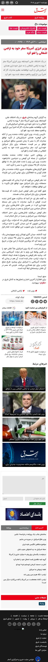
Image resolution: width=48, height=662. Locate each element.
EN (11, 2)
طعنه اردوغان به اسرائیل (37, 569)
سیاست (24, 615)
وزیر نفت (31, 290)
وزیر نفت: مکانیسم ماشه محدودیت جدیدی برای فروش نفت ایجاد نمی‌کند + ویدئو (25, 464)
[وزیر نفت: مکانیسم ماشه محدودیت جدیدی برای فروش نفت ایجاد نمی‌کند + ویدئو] (24, 455)
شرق (24, 117)
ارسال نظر (37, 504)
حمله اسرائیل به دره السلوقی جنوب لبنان (32, 549)
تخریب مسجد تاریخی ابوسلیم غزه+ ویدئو (31, 564)
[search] (3, 3)
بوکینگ (42, 604)
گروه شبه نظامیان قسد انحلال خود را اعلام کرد (29, 559)
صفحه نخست (42, 615)
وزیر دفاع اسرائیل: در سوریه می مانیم (33, 539)
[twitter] (41, 301)
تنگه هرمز (30, 32)
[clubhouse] (14, 624)
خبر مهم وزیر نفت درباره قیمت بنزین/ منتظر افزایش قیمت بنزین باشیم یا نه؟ (27, 439)
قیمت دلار (42, 28)
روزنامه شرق (39, 17)
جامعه (32, 615)
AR (7, 2)
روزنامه (8, 528)
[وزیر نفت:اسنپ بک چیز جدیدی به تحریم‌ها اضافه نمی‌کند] (24, 404)
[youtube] (10, 624)
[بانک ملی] (24, 519)
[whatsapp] (32, 301)
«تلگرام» (42, 282)
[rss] (38, 624)
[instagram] (34, 624)
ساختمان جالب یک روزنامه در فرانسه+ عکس (30, 534)
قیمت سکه (41, 32)
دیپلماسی (42, 41)
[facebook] (37, 301)
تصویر (17, 618)
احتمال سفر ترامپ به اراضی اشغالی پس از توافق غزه (25, 388)
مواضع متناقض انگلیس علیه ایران (34, 544)
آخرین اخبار (39, 528)
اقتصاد (15, 615)
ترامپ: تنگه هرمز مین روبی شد (35, 574)
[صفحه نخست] (16, 3)
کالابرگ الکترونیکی (27, 28)
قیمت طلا (13, 28)
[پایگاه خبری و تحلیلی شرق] (40, 10)
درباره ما (44, 634)
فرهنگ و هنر (43, 618)
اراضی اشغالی (17, 290)
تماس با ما (43, 630)
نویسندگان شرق (41, 646)
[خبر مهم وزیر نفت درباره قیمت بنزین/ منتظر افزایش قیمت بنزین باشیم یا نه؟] (24, 430)
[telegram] (45, 302)
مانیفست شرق (41, 642)
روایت (24, 618)
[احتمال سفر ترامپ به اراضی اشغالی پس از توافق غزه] (24, 379)
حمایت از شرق (41, 638)
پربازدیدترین (24, 528)
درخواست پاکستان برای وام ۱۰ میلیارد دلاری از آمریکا (27, 554)
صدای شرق (7, 618)
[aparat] (19, 624)
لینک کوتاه (20, 297)
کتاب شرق (8, 17)
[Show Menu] (2, 8)
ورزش (32, 618)
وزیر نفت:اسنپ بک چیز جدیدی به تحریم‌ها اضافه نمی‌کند (24, 414)
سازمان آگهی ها (41, 650)
